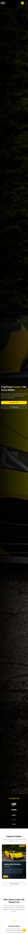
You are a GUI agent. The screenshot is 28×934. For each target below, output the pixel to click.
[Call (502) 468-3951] (10, 876)
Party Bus (15, 407)
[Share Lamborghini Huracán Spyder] (24, 876)
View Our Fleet (14, 402)
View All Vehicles (14, 883)
